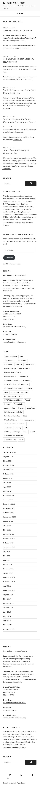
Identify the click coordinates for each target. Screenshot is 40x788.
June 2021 (7, 552)
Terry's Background (27, 420)
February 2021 (8, 569)
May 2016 (7, 616)
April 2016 (7, 621)
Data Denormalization (12, 380)
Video (25, 432)
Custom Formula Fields (12, 372)
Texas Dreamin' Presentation (14, 424)
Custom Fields (24, 368)
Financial (29, 388)
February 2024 (8, 465)
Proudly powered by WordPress (14, 783)
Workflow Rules (10, 440)
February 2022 (8, 534)
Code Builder (29, 365)
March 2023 (7, 491)
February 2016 (8, 629)
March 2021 (7, 565)
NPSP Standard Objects (13, 400)
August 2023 (8, 478)
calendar (19, 365)
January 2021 (8, 573)
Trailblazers (8, 428)
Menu (21, 14)
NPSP (20, 396)
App (21, 357)
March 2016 (7, 625)
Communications (10, 368)
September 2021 (9, 547)
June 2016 (7, 612)
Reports (21, 408)
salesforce (31, 408)
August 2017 (8, 595)
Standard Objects (10, 420)
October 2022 (8, 513)
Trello (26, 428)
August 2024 (8, 457)
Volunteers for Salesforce (13, 436)
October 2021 (8, 543)
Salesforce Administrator (13, 412)
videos (32, 432)
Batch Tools (8, 365)
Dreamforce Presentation (13, 388)
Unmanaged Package (12, 432)
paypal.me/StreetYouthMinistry (14, 747)
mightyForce (14, 3)
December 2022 (9, 504)
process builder (10, 408)
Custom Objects (10, 376)
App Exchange (9, 361)
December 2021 (9, 539)
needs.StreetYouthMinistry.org (14, 342)
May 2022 (7, 530)
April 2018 (7, 586)
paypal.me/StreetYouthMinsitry (14, 327)
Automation (22, 361)
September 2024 (9, 452)
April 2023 (7, 487)
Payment (7, 404)
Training (18, 428)
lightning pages (10, 396)
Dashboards (23, 376)
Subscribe (9, 258)
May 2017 (7, 599)
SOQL (25, 416)
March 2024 (7, 461)
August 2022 (8, 521)
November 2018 (9, 582)
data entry (26, 380)
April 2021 (7, 560)
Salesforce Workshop (12, 416)
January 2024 (8, 470)
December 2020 (9, 577)
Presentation (18, 404)
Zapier (21, 440)
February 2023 (8, 496)
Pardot (27, 400)
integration (15, 392)
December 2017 (9, 590)
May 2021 (7, 556)
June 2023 (7, 483)
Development (23, 384)
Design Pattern (10, 384)
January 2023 (8, 500)
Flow (6, 392)
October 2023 (8, 474)
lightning (24, 392)
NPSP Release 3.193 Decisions (17, 30)
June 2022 (7, 526)
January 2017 (8, 608)
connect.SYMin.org (10, 334)
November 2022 (9, 508)
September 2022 (9, 517)
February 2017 (8, 603)
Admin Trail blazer (10, 357)
